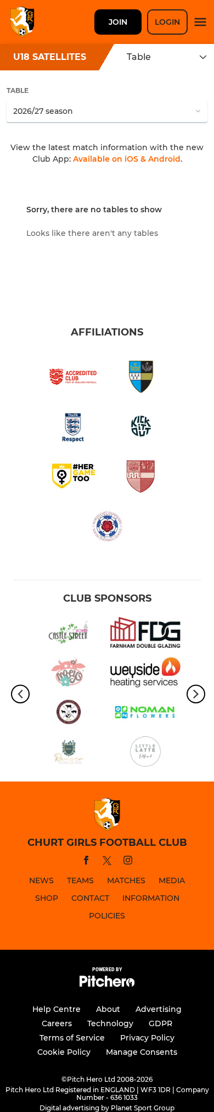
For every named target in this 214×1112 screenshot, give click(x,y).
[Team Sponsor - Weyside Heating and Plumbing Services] (145, 674)
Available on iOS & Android (127, 159)
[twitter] (107, 862)
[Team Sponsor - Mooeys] (68, 674)
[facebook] (86, 862)
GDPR (160, 1023)
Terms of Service (72, 1038)
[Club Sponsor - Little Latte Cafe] (145, 753)
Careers (57, 1023)
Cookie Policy (64, 1052)
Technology (110, 1023)
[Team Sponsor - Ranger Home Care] (68, 753)
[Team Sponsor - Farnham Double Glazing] (145, 634)
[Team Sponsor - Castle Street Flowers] (68, 634)
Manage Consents (141, 1052)
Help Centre (56, 1009)
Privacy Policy (147, 1038)
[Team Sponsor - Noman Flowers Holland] (145, 714)
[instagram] (127, 862)
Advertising (159, 1009)
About (108, 1009)
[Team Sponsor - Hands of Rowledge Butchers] (68, 714)
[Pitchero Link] (107, 984)
